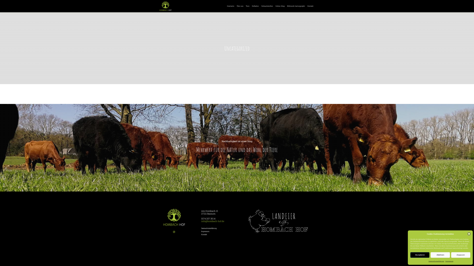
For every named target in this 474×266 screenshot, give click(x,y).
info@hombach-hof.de (212, 221)
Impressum (449, 261)
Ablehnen (440, 255)
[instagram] (174, 232)
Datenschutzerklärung (436, 261)
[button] (469, 234)
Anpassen (461, 255)
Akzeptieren (420, 255)
